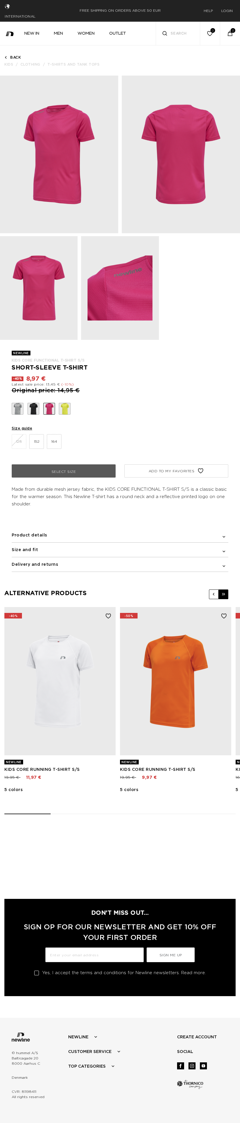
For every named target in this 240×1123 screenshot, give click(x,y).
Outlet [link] (117, 33)
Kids (8, 64)
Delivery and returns (35, 564)
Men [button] (58, 33)
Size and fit (25, 549)
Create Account (197, 1037)
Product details (29, 535)
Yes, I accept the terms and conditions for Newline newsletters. (124, 972)
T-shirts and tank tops (73, 64)
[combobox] (178, 33)
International (20, 16)
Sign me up (171, 955)
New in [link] (31, 33)
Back (15, 57)
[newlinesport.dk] (10, 33)
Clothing (30, 64)
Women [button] (86, 33)
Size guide (22, 428)
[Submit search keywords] (164, 34)
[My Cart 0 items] (230, 33)
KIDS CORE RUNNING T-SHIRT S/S (42, 769)
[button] (214, 594)
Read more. (193, 972)
